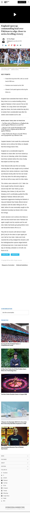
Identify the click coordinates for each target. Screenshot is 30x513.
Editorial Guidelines (22, 265)
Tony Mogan (11, 39)
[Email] (17, 45)
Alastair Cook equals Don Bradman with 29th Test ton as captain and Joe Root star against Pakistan (13, 129)
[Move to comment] (20, 45)
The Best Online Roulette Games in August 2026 (14, 394)
